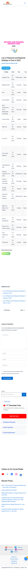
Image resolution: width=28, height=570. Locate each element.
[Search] (24, 394)
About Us (14, 557)
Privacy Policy (14, 559)
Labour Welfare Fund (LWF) (9, 490)
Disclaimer (14, 561)
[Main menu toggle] (25, 3)
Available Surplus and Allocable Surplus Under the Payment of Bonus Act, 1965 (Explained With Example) (12, 499)
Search (3, 391)
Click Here (6, 253)
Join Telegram (6, 68)
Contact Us (14, 563)
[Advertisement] (14, 25)
